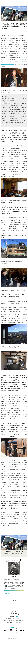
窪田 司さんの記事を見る (14, 592)
